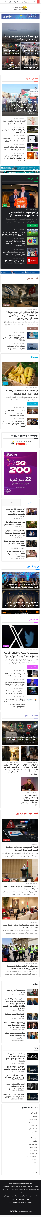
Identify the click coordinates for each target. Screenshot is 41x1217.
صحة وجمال (33, 1147)
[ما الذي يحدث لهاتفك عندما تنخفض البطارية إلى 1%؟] (32, 673)
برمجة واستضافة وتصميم (25, 1211)
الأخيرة (30, 502)
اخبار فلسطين (33, 1119)
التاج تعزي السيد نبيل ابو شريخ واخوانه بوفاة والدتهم (14, 1068)
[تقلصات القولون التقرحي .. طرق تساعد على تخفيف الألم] (32, 121)
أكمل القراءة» (32, 328)
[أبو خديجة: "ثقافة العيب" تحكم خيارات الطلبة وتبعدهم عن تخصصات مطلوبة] (31, 511)
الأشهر (11, 502)
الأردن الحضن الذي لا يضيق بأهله (15, 991)
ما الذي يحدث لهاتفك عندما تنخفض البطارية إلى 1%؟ (15, 674)
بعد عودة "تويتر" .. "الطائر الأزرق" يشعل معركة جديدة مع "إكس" (21, 654)
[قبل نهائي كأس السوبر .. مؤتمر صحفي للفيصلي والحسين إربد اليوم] (32, 260)
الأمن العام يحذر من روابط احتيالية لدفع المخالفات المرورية (22, 848)
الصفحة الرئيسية (32, 1196)
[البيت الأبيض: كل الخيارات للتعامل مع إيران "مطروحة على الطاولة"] (32, 335)
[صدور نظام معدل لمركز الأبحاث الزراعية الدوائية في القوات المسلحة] (30, 49)
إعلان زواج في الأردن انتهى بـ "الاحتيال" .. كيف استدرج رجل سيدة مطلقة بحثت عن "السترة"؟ (29, 769)
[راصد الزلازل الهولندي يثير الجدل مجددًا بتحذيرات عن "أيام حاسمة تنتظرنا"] (32, 421)
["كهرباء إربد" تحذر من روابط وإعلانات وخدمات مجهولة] (32, 691)
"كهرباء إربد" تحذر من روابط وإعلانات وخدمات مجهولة (15, 692)
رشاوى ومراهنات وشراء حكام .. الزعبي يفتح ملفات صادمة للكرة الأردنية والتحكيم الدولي (29, 800)
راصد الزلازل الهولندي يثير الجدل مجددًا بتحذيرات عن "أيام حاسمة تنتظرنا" (13, 424)
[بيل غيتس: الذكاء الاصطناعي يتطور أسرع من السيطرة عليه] (32, 682)
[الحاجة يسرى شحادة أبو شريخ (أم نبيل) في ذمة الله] (32, 1077)
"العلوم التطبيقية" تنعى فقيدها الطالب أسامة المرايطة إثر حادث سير (15, 1086)
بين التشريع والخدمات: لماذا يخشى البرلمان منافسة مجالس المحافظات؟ (14, 1025)
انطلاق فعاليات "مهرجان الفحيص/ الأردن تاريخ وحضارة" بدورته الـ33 (23, 585)
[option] (20, 46)
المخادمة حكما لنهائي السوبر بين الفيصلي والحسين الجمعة (14, 148)
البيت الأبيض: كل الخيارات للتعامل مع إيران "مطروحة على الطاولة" (14, 338)
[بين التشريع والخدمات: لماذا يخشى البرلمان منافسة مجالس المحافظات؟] (32, 1025)
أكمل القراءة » (32, 225)
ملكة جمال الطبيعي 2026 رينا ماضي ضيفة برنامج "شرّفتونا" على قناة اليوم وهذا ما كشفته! (21, 605)
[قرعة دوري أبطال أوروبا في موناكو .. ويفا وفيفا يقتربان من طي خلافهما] (32, 241)
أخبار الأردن (33, 1113)
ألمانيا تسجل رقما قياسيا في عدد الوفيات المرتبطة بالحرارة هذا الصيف (14, 158)
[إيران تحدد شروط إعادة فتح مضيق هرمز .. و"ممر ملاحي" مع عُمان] (21, 32)
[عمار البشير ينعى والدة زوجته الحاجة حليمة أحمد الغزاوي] (32, 1096)
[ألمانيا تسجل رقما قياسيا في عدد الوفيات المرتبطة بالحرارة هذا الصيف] (32, 155)
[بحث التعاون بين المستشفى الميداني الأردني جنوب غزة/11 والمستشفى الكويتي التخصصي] (20, 100)
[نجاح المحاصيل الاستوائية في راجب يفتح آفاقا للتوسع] (31, 524)
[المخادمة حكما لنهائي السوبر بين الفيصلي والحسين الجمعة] (32, 147)
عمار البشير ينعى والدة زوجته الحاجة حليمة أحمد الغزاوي (14, 1095)
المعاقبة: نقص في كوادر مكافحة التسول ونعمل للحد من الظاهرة (30, 69)
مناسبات (34, 1166)
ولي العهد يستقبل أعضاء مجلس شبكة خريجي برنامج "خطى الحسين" (20, 926)
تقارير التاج (15, 1199)
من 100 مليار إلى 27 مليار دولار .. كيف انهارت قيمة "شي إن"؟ (14, 139)
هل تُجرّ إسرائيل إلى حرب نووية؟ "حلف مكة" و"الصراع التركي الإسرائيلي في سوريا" (22, 315)
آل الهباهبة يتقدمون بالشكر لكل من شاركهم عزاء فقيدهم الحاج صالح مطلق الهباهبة (14, 1057)
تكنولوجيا (34, 1135)
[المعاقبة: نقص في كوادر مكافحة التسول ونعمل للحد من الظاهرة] (30, 63)
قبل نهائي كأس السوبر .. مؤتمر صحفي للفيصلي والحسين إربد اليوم (14, 263)
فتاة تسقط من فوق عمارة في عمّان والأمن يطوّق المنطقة (20, 1)
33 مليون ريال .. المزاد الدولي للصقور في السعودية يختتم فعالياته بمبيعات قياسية (15, 413)
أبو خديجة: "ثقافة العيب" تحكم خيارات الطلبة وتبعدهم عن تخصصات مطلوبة (15, 513)
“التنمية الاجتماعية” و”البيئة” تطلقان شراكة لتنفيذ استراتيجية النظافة (21, 887)
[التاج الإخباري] (20, 8)
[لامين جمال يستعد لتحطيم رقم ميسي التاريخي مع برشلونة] (32, 252)
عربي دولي (33, 1150)
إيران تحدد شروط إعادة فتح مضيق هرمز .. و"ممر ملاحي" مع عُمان (21, 38)
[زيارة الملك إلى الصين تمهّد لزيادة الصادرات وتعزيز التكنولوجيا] (32, 1035)
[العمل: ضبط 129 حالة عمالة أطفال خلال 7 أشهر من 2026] (31, 543)
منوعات (34, 1169)
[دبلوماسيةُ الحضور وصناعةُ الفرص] (32, 1016)
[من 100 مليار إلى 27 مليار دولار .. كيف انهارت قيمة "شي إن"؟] (32, 138)
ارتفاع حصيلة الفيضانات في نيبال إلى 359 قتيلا (13, 131)
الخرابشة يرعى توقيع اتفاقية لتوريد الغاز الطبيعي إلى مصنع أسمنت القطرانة (22, 967)
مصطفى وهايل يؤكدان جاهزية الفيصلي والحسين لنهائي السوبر (13, 233)
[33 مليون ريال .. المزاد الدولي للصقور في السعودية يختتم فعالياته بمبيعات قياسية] (32, 410)
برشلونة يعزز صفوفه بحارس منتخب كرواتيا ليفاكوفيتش (23, 214)
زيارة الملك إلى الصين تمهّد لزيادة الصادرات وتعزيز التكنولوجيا (15, 1035)
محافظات (34, 1159)
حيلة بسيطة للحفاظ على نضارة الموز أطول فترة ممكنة (22, 392)
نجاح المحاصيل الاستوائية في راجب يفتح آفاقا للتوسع (14, 523)
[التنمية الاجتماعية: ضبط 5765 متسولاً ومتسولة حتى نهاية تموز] (31, 554)
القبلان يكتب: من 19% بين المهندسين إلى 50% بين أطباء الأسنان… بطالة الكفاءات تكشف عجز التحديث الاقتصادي (14, 1003)
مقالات (35, 1162)
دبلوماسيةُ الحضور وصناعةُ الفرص (15, 1015)
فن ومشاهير (33, 1153)
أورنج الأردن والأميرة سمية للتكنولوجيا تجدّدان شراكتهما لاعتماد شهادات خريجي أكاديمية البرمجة (14, 703)
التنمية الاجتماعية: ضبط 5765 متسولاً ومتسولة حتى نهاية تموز (14, 554)
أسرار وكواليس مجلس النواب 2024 (22, 1202)
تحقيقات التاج (33, 1128)
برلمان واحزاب (32, 1122)
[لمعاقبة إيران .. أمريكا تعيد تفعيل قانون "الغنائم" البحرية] (32, 346)
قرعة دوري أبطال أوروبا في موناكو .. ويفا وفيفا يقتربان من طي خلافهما (14, 243)
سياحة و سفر (33, 1144)
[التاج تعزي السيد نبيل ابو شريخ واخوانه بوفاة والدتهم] (32, 1069)
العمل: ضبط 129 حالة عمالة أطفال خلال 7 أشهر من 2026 (14, 543)
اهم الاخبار (34, 1125)
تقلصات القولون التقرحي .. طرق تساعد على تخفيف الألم (14, 122)
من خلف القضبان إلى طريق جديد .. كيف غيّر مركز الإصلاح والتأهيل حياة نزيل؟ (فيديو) (11, 768)
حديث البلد (34, 1138)
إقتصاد (35, 1116)
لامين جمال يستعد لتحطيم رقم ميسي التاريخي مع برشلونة (14, 253)
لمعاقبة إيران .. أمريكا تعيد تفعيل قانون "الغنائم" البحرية (14, 347)
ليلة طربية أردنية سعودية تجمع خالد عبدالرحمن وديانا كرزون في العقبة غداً (15, 533)
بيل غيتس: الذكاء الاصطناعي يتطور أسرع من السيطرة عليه (15, 683)
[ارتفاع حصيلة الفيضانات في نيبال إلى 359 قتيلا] (32, 129)
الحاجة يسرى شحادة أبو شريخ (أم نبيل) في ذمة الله (15, 1076)
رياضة (35, 1141)
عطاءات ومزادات (32, 1156)
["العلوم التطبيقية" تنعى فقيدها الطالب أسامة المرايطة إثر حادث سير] (32, 1086)
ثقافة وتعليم (33, 1132)
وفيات (35, 1172)
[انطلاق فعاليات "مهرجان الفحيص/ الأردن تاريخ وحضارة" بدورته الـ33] (21, 581)
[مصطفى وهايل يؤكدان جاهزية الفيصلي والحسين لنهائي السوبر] (32, 232)
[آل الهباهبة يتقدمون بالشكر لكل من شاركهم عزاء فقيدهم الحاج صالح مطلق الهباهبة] (32, 1056)
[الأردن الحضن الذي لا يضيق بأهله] (32, 992)
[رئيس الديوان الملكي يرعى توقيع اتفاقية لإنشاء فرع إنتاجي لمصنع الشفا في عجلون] (11, 63)
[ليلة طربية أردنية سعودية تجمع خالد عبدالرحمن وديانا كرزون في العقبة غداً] (31, 533)
